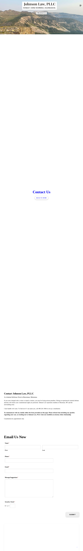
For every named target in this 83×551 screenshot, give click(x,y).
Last (43, 450)
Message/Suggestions (11, 477)
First (6, 450)
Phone (7, 456)
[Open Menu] (80, 5)
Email (7, 467)
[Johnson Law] (39, 6)
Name (7, 443)
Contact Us (42, 13)
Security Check (10, 502)
